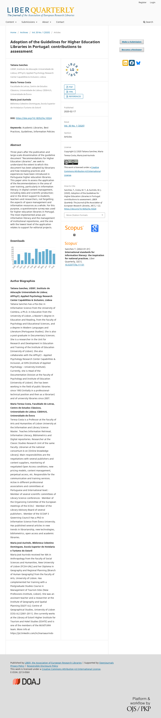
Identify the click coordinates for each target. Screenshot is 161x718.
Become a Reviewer (132, 49)
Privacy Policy (17, 665)
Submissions (29, 21)
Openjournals (106, 662)
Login (152, 2)
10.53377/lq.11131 (74, 264)
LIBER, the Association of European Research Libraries (53, 662)
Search (149, 21)
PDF (71, 87)
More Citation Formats (77, 215)
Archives (24, 32)
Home (13, 32)
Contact (60, 21)
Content (10, 21)
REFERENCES (75, 96)
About (45, 21)
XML (71, 91)
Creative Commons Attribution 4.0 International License (82, 171)
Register (142, 2)
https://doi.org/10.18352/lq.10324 (34, 118)
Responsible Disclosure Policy (42, 665)
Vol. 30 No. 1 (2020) (41, 32)
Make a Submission (132, 41)
